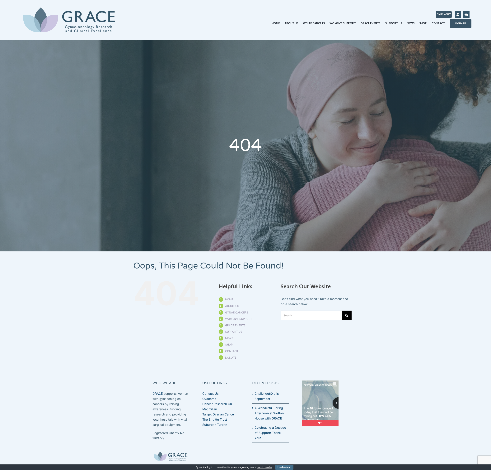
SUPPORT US (233, 331)
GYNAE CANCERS (236, 312)
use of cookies (264, 467)
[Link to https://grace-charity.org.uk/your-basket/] (466, 14)
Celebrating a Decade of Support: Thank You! (270, 433)
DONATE (230, 357)
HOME (229, 299)
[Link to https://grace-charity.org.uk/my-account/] (458, 14)
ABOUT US (232, 306)
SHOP (229, 344)
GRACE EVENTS (235, 325)
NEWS (229, 338)
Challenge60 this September (267, 396)
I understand (284, 467)
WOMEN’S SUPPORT (238, 318)
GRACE (157, 393)
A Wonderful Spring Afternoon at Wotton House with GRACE (269, 413)
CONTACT (231, 351)
